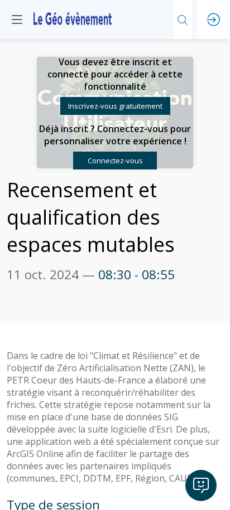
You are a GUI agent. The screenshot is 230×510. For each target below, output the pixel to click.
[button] (115, 106)
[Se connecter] (213, 19)
